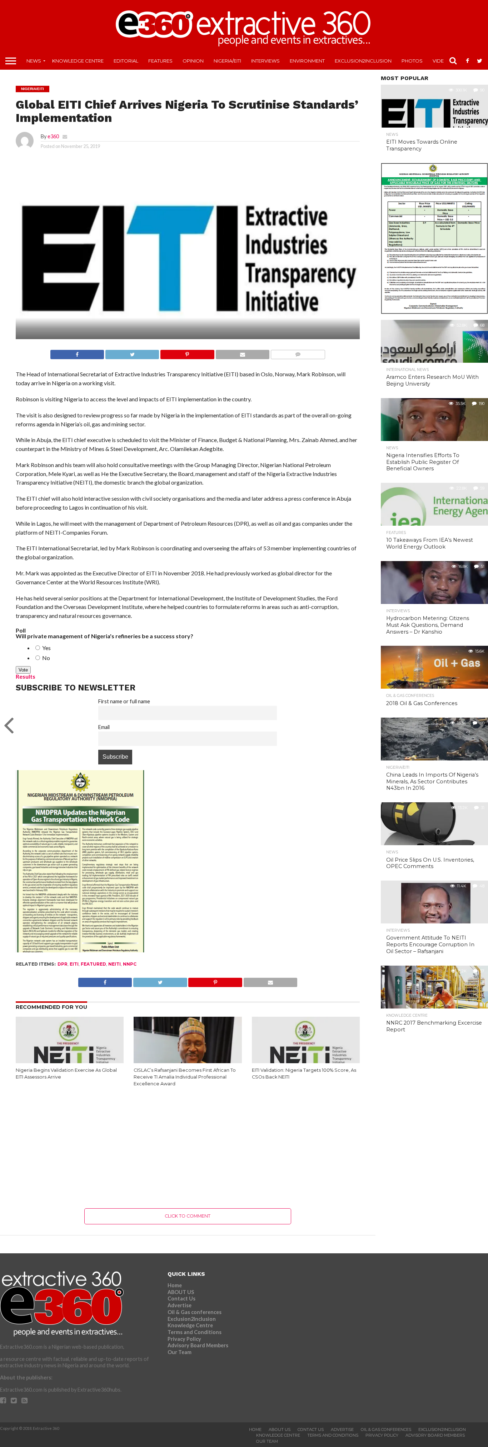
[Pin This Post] (187, 352)
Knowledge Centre (78, 61)
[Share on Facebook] (77, 352)
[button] (188, 261)
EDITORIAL (126, 61)
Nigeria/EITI (227, 61)
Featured (93, 964)
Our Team (179, 1352)
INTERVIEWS (265, 61)
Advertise (179, 1305)
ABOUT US (181, 1292)
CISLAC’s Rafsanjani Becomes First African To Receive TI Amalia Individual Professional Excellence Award (185, 1076)
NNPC (129, 964)
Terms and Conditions (194, 1332)
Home (175, 1285)
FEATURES (160, 61)
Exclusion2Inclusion (363, 61)
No (45, 657)
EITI (74, 964)
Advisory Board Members (198, 1345)
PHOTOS (412, 61)
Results (25, 676)
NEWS (33, 61)
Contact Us (181, 1298)
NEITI (114, 964)
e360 (53, 136)
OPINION (193, 61)
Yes (46, 647)
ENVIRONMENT (307, 61)
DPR (63, 964)
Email (104, 727)
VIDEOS (442, 61)
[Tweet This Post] (132, 352)
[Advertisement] (188, 1147)
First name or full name (124, 701)
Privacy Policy (184, 1339)
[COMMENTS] (297, 352)
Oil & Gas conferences (194, 1312)
